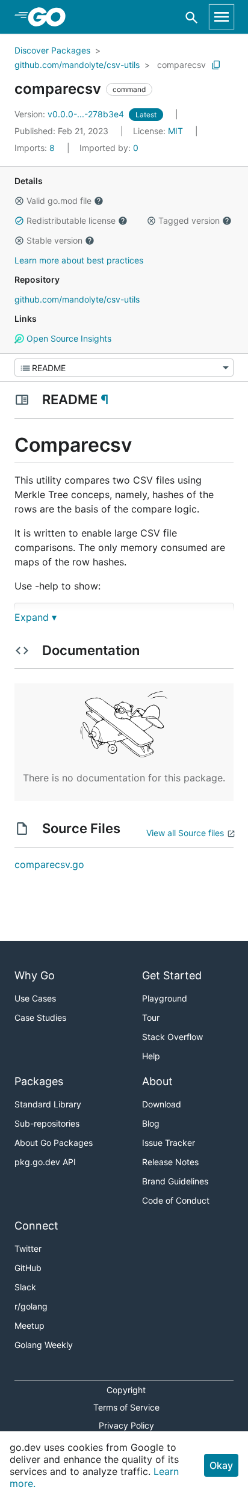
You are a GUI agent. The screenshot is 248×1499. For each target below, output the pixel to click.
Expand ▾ (35, 617)
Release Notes (170, 1162)
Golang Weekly (43, 1345)
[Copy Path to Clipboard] (216, 65)
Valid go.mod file (59, 200)
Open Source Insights (67, 338)
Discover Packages (52, 50)
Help (151, 1056)
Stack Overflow (172, 1037)
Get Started (172, 975)
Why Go (34, 975)
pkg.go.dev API (45, 1162)
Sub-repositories (46, 1123)
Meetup (29, 1325)
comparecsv (181, 65)
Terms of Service (126, 1407)
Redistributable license (71, 220)
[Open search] (192, 17)
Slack (25, 1287)
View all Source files (185, 833)
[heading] (50, 16)
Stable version (54, 240)
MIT (175, 131)
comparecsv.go (49, 864)
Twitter (28, 1248)
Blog (151, 1123)
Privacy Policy (126, 1425)
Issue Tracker (168, 1142)
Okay (221, 1465)
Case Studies (40, 1017)
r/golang (31, 1306)
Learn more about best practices (78, 260)
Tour (151, 1017)
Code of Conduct (175, 1200)
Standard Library (47, 1104)
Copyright (126, 1390)
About (157, 1081)
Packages (38, 1081)
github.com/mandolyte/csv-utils (77, 65)
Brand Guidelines (175, 1181)
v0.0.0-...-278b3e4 (70, 114)
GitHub (28, 1268)
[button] (19, 201)
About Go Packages (53, 1142)
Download (161, 1104)
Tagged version (189, 220)
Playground (164, 998)
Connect (36, 1225)
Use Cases (35, 998)
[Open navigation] (221, 17)
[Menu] (124, 368)
